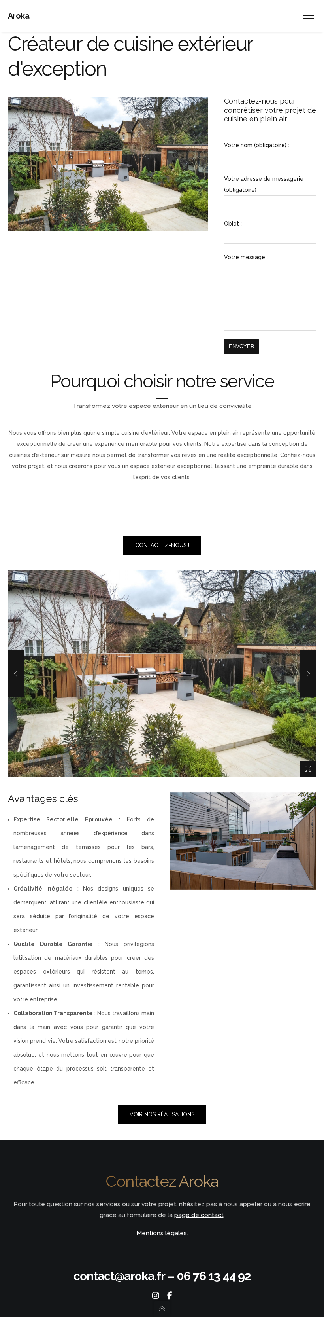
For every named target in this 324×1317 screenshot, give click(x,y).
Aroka (18, 16)
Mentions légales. (162, 1233)
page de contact (199, 1214)
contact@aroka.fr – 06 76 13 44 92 (162, 1276)
